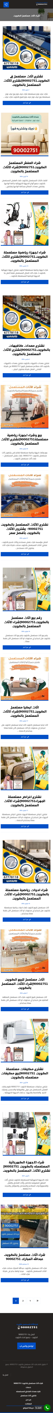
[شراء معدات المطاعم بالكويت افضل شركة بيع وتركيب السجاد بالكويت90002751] (41, 3)
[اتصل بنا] (47, 1407)
